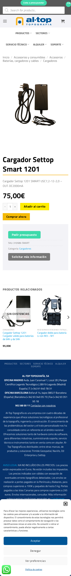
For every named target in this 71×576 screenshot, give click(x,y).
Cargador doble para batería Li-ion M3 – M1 (51, 334)
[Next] (68, 324)
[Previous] (3, 324)
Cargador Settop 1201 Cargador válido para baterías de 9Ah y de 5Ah (18, 336)
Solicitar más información (29, 257)
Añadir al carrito (35, 206)
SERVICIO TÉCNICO (16, 44)
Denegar (35, 551)
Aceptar (35, 541)
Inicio (6, 57)
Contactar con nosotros (43, 406)
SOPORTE (56, 44)
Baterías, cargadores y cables (21, 61)
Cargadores (50, 61)
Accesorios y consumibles (29, 57)
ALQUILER (38, 44)
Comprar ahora (16, 216)
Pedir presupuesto (24, 234)
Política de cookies (33, 569)
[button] (65, 504)
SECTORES (42, 33)
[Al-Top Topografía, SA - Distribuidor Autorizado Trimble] (34, 21)
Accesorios (56, 57)
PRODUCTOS (22, 33)
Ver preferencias (35, 561)
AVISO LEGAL (10, 465)
